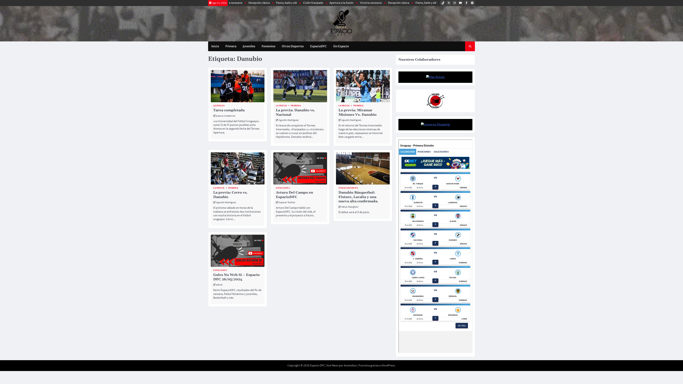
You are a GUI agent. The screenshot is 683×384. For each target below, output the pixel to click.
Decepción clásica (338, 3)
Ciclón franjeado (253, 3)
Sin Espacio (341, 46)
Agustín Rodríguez (289, 120)
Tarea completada (229, 110)
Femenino (268, 46)
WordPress (388, 365)
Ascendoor (350, 365)
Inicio (215, 46)
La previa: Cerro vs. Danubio (230, 194)
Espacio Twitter (287, 202)
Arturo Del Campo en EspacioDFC (294, 194)
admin (219, 284)
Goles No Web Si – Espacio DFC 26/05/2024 (236, 277)
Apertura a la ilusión (281, 3)
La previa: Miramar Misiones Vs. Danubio (357, 112)
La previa (281, 106)
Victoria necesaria (310, 3)
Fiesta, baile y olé (365, 3)
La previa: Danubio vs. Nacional (295, 112)
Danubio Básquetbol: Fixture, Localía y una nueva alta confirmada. (358, 197)
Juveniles (249, 46)
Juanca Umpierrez (225, 116)
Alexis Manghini (349, 207)
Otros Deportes (293, 46)
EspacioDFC (318, 46)
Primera (230, 46)
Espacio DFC (317, 365)
